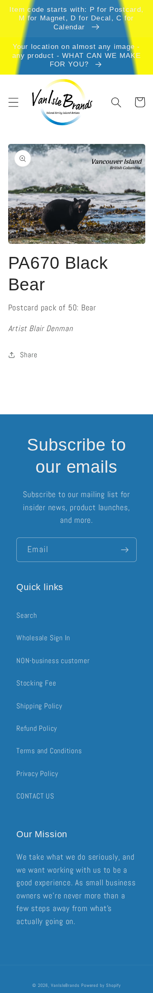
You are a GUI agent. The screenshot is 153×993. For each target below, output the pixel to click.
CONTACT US (35, 796)
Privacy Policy (37, 773)
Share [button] (28, 354)
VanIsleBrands (65, 985)
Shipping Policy (39, 705)
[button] (13, 102)
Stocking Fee (36, 683)
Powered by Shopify (101, 985)
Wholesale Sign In (43, 637)
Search (26, 615)
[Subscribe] (124, 549)
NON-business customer (52, 660)
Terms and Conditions (49, 750)
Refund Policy (36, 728)
